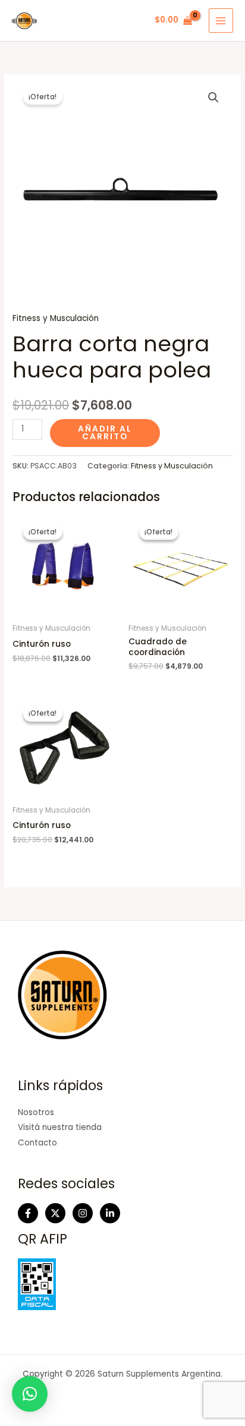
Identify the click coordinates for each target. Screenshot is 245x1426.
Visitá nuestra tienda (60, 1127)
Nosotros (36, 1112)
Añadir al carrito (105, 433)
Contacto (37, 1142)
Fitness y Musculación (55, 318)
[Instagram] (83, 1213)
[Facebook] (28, 1213)
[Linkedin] (110, 1213)
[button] (213, 97)
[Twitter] (55, 1213)
